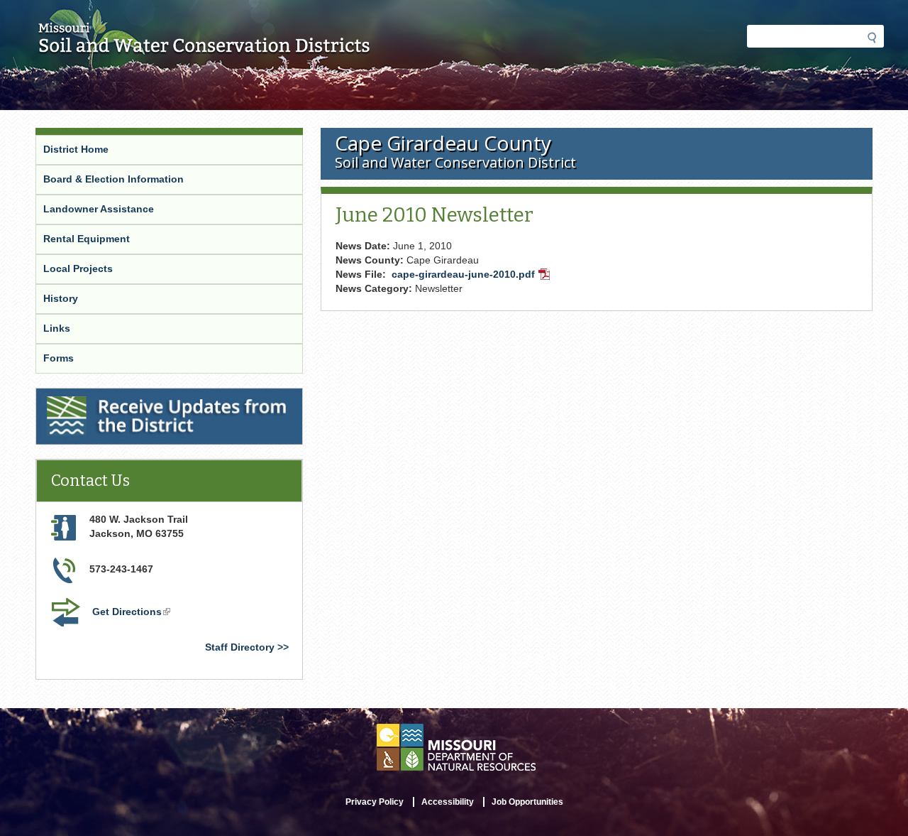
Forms (58, 358)
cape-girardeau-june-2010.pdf (472, 275)
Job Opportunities (527, 802)
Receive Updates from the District (119, 397)
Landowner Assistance (98, 209)
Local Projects (78, 268)
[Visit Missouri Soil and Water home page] (204, 47)
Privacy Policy (374, 802)
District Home (76, 149)
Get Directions (132, 613)
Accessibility (447, 802)
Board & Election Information (113, 179)
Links (56, 328)
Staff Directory (240, 647)
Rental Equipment (86, 238)
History (60, 298)
